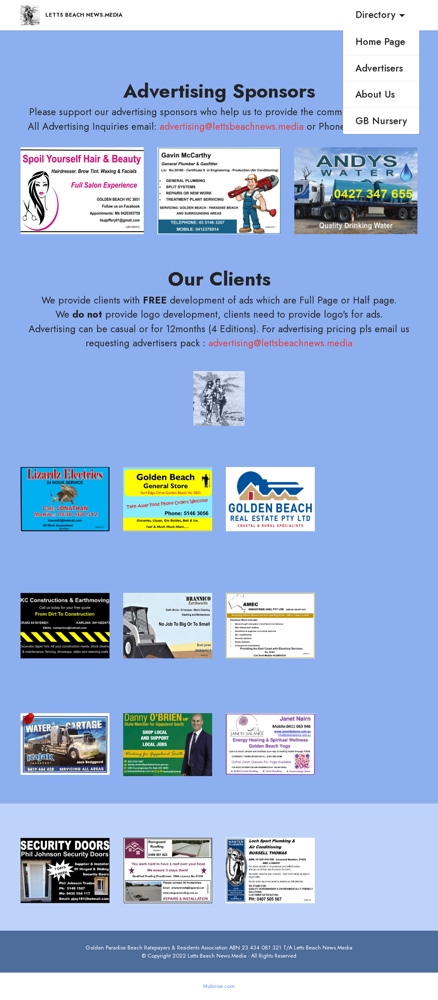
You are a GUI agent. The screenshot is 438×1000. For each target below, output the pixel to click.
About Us (375, 94)
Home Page (380, 41)
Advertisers (379, 68)
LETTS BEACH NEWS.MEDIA (83, 15)
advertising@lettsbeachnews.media (233, 126)
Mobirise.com (219, 986)
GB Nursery (381, 121)
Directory (375, 14)
